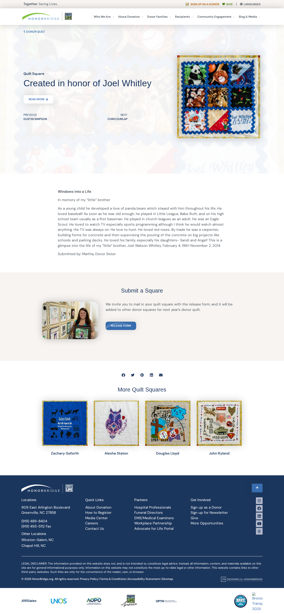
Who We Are (102, 17)
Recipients (182, 17)
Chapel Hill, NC (33, 545)
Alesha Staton (116, 453)
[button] (123, 375)
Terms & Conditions (113, 579)
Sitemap (167, 579)
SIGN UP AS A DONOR (204, 4)
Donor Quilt (35, 31)
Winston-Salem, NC (37, 539)
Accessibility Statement (144, 579)
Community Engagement (214, 17)
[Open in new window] (242, 579)
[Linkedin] (259, 516)
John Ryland (219, 453)
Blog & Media (248, 17)
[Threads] (259, 531)
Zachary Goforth (65, 453)
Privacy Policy (89, 579)
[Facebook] (259, 508)
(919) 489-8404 (34, 521)
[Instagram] (259, 500)
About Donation (129, 17)
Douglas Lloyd (167, 453)
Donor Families (157, 17)
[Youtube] (259, 523)
